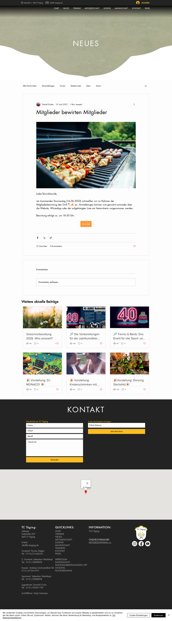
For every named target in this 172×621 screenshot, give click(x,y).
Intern (88, 86)
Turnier (62, 86)
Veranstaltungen (48, 86)
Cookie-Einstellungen (139, 615)
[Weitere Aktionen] (134, 104)
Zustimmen (158, 615)
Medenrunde (76, 86)
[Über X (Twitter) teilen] (44, 238)
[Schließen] (168, 615)
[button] (145, 86)
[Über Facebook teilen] (37, 238)
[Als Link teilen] (50, 238)
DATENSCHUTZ (62, 562)
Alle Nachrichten (29, 86)
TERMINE (59, 534)
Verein (98, 86)
